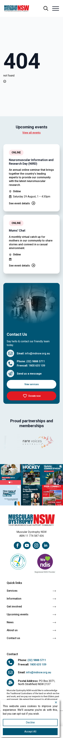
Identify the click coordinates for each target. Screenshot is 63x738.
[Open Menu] (55, 8)
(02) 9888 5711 (35, 361)
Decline (30, 722)
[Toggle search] (45, 8)
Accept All (30, 731)
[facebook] (17, 545)
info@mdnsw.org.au (37, 353)
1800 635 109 (37, 365)
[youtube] (27, 545)
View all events (31, 132)
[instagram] (36, 545)
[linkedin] (45, 545)
